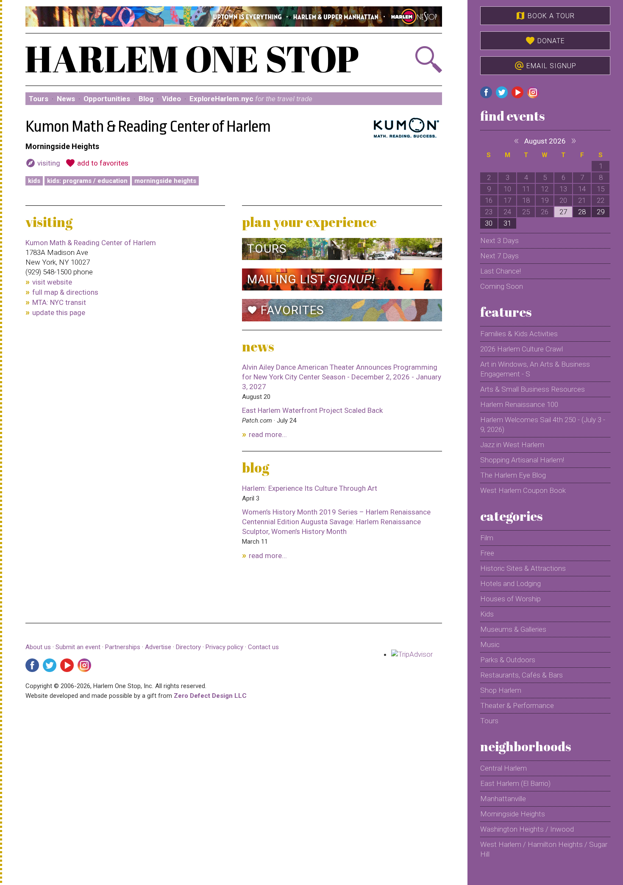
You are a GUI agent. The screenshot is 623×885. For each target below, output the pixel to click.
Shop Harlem (500, 690)
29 (600, 211)
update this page (58, 312)
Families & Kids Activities (519, 333)
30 (488, 223)
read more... (268, 434)
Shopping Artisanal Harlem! (522, 460)
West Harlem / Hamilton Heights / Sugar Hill (543, 849)
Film (486, 538)
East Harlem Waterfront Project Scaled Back (312, 410)
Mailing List (311, 279)
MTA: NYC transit (59, 302)
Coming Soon (501, 286)
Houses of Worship (510, 599)
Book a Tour (545, 16)
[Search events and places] (410, 59)
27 (563, 211)
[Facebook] (32, 665)
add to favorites (96, 163)
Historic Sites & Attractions (523, 568)
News (66, 98)
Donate (545, 41)
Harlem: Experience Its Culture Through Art (309, 488)
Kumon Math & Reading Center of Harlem (90, 242)
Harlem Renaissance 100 (519, 404)
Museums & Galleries (513, 629)
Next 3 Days (499, 240)
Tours (38, 98)
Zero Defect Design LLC (210, 696)
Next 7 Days (499, 256)
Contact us (263, 647)
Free (487, 553)
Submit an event (78, 647)
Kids (34, 181)
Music (490, 644)
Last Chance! (500, 271)
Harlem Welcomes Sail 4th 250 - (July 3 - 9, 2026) (542, 424)
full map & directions (65, 292)
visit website (52, 282)
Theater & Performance (517, 705)
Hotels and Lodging (510, 583)
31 (507, 223)
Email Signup (545, 66)
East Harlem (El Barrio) (515, 783)
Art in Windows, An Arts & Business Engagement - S (535, 369)
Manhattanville (503, 798)
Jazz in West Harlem (512, 444)
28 (582, 211)
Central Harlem (503, 768)
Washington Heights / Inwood (527, 829)
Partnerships (123, 647)
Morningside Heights (165, 181)
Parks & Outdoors (507, 659)
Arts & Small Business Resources (532, 389)
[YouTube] (67, 665)
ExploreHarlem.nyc (250, 98)
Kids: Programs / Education (87, 181)
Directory (188, 647)
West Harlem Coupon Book (523, 490)
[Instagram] (84, 665)
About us (38, 647)
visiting (42, 163)
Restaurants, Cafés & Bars (521, 675)
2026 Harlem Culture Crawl (521, 349)
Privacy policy (224, 647)
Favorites (285, 310)
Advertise (158, 647)
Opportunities (106, 98)
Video (171, 98)
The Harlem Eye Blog (513, 475)
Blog (146, 98)
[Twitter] (49, 665)
